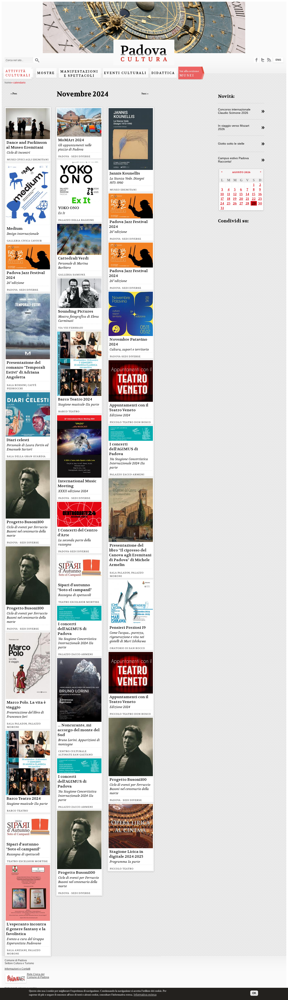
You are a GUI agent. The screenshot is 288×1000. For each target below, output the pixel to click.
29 (254, 203)
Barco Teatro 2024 (75, 399)
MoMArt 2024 (71, 140)
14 (247, 194)
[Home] (143, 63)
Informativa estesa (145, 994)
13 (241, 194)
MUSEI (189, 74)
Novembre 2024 (82, 94)
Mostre (46, 73)
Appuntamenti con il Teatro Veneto (128, 408)
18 (228, 198)
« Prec (14, 93)
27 (241, 203)
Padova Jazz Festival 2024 (128, 224)
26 (235, 203)
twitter (262, 60)
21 (247, 198)
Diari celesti (18, 440)
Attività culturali (18, 73)
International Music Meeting (77, 483)
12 (235, 194)
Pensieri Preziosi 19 (127, 627)
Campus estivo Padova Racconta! (233, 159)
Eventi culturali (125, 73)
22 (254, 198)
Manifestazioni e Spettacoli (79, 73)
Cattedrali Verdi (73, 258)
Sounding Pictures (75, 311)
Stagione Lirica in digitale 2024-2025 (126, 854)
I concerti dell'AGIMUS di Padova (123, 449)
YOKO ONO (68, 208)
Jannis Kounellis (124, 173)
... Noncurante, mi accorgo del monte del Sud (79, 730)
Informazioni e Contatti (17, 968)
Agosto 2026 (241, 172)
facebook (256, 60)
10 (222, 194)
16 (260, 194)
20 (241, 198)
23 (260, 198)
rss (269, 60)
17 (222, 198)
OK (254, 993)
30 (260, 203)
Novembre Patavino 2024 (128, 342)
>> (263, 111)
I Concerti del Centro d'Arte (77, 533)
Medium (15, 228)
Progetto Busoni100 (25, 522)
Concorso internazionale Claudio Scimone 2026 (234, 111)
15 (253, 194)
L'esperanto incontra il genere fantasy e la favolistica (26, 929)
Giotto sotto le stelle (231, 143)
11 (228, 194)
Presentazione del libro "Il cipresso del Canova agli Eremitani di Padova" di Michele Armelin (130, 555)
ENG (278, 59)
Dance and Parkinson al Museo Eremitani (26, 145)
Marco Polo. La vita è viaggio (26, 705)
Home (8, 82)
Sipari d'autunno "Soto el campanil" (75, 587)
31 (222, 208)
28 (247, 203)
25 (228, 203)
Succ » (144, 93)
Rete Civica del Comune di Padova (38, 976)
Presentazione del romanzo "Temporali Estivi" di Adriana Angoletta (25, 370)
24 (222, 203)
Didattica (163, 73)
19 (235, 198)
